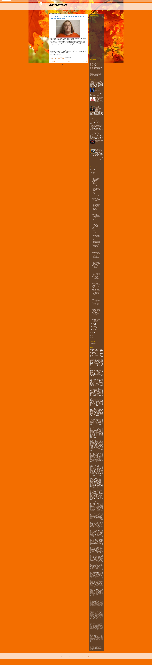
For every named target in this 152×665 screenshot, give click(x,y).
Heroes (91, 481)
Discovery (94, 388)
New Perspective (94, 530)
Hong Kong (92, 625)
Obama (91, 510)
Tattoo (99, 567)
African (91, 525)
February (94, 173)
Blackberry (95, 594)
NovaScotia (98, 551)
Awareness (92, 369)
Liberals (97, 539)
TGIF (99, 588)
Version (101, 611)
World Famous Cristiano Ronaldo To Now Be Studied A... (96, 215)
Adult (91, 556)
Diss (96, 422)
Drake (91, 495)
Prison (95, 504)
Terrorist (97, 497)
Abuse (101, 555)
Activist (97, 593)
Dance (95, 575)
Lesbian (91, 628)
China (93, 480)
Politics (94, 399)
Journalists (97, 627)
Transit (101, 646)
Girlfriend (97, 501)
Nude (91, 476)
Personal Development (99, 440)
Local (101, 605)
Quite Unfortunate (97, 393)
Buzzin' (96, 406)
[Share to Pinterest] (70, 57)
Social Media (100, 379)
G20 (101, 577)
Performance (100, 634)
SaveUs (99, 404)
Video (98, 358)
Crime (60, 58)
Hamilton (91, 561)
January (94, 172)
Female (101, 576)
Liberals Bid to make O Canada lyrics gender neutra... (96, 290)
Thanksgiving (93, 589)
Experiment (91, 600)
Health (101, 355)
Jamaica (92, 604)
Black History (92, 526)
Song (94, 517)
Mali (101, 606)
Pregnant (100, 503)
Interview (95, 446)
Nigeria (100, 530)
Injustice (102, 603)
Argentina (100, 614)
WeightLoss (98, 612)
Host (101, 538)
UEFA (94, 647)
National (101, 540)
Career (95, 426)
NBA (102, 408)
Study (91, 505)
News (102, 362)
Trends (102, 492)
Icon (102, 460)
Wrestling (91, 569)
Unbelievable (100, 398)
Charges (101, 484)
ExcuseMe (101, 399)
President (99, 461)
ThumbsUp (92, 420)
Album (97, 506)
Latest (101, 627)
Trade (101, 523)
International (93, 394)
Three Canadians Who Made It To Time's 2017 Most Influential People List (99, 142)
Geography (92, 560)
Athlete (96, 395)
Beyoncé (93, 507)
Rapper (93, 441)
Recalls (102, 639)
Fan (95, 600)
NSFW (98, 540)
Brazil (101, 526)
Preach (98, 637)
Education (92, 428)
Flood (94, 601)
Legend (92, 398)
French (98, 577)
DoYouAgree (92, 431)
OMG (100, 402)
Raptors (96, 542)
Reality (97, 459)
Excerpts (95, 495)
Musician (95, 496)
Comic (95, 460)
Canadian (93, 352)
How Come (95, 380)
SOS (99, 381)
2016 (93, 331)
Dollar (96, 547)
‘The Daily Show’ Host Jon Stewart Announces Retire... (96, 256)
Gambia (99, 623)
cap (91, 649)
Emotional (100, 575)
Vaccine (93, 568)
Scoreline (100, 504)
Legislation (92, 455)
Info (100, 457)
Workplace (100, 524)
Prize (98, 584)
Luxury (91, 606)
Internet (100, 469)
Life (94, 513)
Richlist (100, 542)
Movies (98, 436)
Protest (102, 432)
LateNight (92, 440)
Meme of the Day (93, 540)
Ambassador (92, 535)
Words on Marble (95, 424)
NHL (100, 455)
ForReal (91, 467)
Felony (92, 623)
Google (93, 538)
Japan (98, 549)
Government (95, 366)
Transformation (99, 589)
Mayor (101, 550)
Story (100, 487)
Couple (98, 441)
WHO (91, 612)
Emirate (96, 622)
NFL (102, 436)
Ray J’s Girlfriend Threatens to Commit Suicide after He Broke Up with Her (96, 133)
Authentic (96, 616)
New (99, 360)
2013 (93, 167)
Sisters (96, 543)
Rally (100, 446)
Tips (94, 385)
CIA (92, 618)
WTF (91, 419)
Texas (102, 588)
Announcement (100, 386)
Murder (91, 482)
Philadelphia (92, 635)
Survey (91, 567)
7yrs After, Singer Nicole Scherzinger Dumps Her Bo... (96, 199)
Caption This (93, 392)
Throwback (92, 554)
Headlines (92, 360)
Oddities (97, 374)
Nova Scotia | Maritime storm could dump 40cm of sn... (96, 179)
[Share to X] (68, 57)
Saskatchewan (94, 472)
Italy (91, 529)
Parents (96, 582)
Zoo (102, 648)
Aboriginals (99, 534)
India (91, 496)
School (95, 476)
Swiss (95, 645)
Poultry (91, 637)
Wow (99, 375)
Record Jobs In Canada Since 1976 (96, 61)
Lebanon (92, 579)
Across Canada (93, 361)
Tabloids (99, 411)
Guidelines (100, 624)
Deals (99, 415)
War (101, 497)
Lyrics (101, 513)
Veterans (91, 591)
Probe (101, 584)
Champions (97, 484)
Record (93, 411)
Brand (96, 519)
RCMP (100, 491)
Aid (93, 556)
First (99, 460)
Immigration (92, 432)
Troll (100, 472)
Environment (96, 599)
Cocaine (96, 557)
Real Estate (92, 492)
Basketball (94, 450)
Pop (96, 491)
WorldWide (99, 400)
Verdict (91, 412)
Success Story (93, 429)
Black (95, 469)
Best (102, 556)
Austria (91, 616)
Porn (101, 583)
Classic (101, 618)
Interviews (92, 404)
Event (101, 599)
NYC (100, 496)
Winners (95, 524)
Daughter (94, 489)
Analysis (101, 479)
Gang (92, 602)
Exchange (96, 576)
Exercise (102, 622)
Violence (96, 442)
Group (101, 560)
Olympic (93, 502)
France (97, 601)
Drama (100, 500)
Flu (94, 577)
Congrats (91, 434)
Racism (91, 585)
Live (96, 579)
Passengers (92, 564)
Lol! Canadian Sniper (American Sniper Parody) (95, 297)
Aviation (93, 443)
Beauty (101, 410)
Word (101, 591)
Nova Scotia (94, 541)
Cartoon (91, 464)
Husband (93, 509)
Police (94, 415)
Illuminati (102, 625)
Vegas (101, 590)
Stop (98, 532)
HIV (97, 602)
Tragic (91, 391)
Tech (94, 375)
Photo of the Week (94, 423)
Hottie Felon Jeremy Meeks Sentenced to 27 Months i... (96, 218)
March (94, 323)
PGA (101, 581)
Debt (92, 547)
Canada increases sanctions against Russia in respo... (95, 303)
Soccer (101, 384)
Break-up (100, 519)
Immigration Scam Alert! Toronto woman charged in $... (96, 208)
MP (102, 579)
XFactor (91, 592)
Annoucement (99, 535)
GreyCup (97, 560)
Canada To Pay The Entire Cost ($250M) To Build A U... (96, 313)
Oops (101, 427)
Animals (98, 391)
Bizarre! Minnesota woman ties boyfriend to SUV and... (96, 189)
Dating (101, 389)
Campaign (95, 390)
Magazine (93, 436)
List (97, 455)
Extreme (101, 471)
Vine (97, 568)
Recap (101, 565)
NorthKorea (92, 551)
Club (96, 572)
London (97, 513)
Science (91, 462)
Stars (96, 588)
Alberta (97, 434)
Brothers (102, 594)
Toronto (92, 378)
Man (98, 477)
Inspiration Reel (94, 364)
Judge (98, 604)
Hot (95, 625)
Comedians (101, 437)
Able (96, 437)
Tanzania (95, 567)
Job (102, 485)
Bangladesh (92, 617)
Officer (93, 478)
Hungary (98, 625)
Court (91, 389)
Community (92, 573)
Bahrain (101, 616)
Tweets (102, 554)
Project (102, 552)
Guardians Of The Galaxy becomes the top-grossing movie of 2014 (97, 82)
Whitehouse (92, 534)
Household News (93, 454)
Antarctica (91, 614)
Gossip (97, 435)
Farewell (97, 408)
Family (91, 373)
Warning (91, 648)
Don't (91, 374)
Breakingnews (92, 449)
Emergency (91, 622)
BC (98, 493)
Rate (99, 639)
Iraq (91, 549)
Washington (97, 591)
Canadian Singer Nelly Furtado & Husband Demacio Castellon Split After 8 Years (96, 118)
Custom (100, 574)
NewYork (99, 509)
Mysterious (97, 474)
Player (101, 515)
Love (93, 400)
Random (93, 433)
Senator (102, 641)
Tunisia (91, 647)
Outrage (93, 563)
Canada (92, 349)
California (92, 571)
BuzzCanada (58, 5)
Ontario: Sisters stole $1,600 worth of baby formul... (96, 274)
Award (93, 493)
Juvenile (92, 416)
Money (102, 477)
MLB (94, 606)
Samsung (96, 566)
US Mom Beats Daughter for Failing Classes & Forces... (96, 307)
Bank (101, 518)
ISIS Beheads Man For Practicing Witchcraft (96, 236)
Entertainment (97, 363)
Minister (91, 514)
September (95, 326)
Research (92, 422)
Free (99, 601)
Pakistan (96, 515)
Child (102, 507)
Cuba (91, 558)
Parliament (99, 563)
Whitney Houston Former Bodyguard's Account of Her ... (96, 300)
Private (95, 584)
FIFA (91, 527)
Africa (99, 359)
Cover (99, 536)
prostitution (93, 593)
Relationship (97, 475)
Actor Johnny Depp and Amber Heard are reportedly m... (96, 196)
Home (69, 61)
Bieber (91, 536)
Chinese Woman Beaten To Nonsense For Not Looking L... (96, 239)
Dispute (100, 489)
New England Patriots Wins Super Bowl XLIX (96, 176)
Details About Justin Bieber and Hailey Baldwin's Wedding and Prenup (96, 126)
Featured (98, 372)
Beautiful (101, 506)
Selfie (102, 521)
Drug (102, 547)
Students (101, 532)
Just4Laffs (101, 604)
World (100, 429)
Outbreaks (100, 510)
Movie (100, 481)
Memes (97, 432)
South (101, 517)
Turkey (98, 611)
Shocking (100, 522)
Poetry (97, 478)
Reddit (92, 640)
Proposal (91, 542)
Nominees (92, 515)
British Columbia (98, 430)
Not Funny (96, 427)
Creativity (100, 466)
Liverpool (95, 628)
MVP (91, 629)
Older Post (85, 61)
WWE (97, 533)
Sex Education (94, 522)
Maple (101, 539)
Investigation (92, 539)
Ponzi (97, 636)
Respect (91, 566)
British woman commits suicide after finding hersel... (96, 229)
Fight (94, 527)
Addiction (91, 613)
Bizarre (53, 58)
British (100, 468)
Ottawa (94, 409)
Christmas (101, 465)
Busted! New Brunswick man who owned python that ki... (96, 205)
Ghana (102, 623)
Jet (101, 549)
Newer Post (52, 61)
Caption (98, 507)
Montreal (91, 445)
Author (99, 556)
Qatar (92, 639)
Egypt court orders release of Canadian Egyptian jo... (96, 263)
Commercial (100, 572)
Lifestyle (92, 376)
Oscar (95, 510)
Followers (95, 623)
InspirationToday (93, 410)
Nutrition (96, 482)
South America (98, 462)
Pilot (101, 635)
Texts (97, 645)
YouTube (96, 569)
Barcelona (100, 593)
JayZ (97, 626)
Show (91, 517)
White (97, 498)
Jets (95, 604)
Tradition (94, 646)
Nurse (102, 551)
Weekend (94, 612)
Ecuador (91, 599)
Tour (92, 533)
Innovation (92, 459)
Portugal (101, 636)
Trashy (97, 479)
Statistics (101, 423)
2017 (93, 332)
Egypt (93, 508)
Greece (97, 538)
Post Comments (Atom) (71, 64)
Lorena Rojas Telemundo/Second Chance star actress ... (96, 270)
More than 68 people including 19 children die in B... (96, 284)
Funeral (101, 559)
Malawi (95, 629)
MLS (101, 628)
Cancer (91, 484)
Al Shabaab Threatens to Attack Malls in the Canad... (96, 310)
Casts (98, 618)
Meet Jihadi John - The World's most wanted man (96, 317)
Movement (93, 580)
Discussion (97, 464)
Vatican (97, 647)
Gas (95, 602)
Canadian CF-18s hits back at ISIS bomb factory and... (96, 212)
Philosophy (98, 564)
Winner (96, 518)
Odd (100, 482)
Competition (94, 466)
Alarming (99, 376)
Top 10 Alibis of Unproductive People (98, 150)
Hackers (100, 548)
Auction (97, 615)
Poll (95, 552)
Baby (91, 469)
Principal (91, 638)
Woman (64, 58)
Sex (102, 374)
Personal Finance (93, 451)
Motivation (101, 382)
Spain (92, 611)
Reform (100, 585)
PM (101, 502)
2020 (93, 337)
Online (98, 502)
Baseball (91, 519)
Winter (101, 568)
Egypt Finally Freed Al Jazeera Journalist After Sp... (96, 186)
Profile (95, 638)
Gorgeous (92, 624)
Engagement (101, 558)
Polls (94, 636)
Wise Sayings (100, 449)
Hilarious (99, 421)
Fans (102, 508)
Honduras (91, 603)
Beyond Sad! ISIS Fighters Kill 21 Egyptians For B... (95, 277)
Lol (100, 390)
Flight (91, 577)
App (96, 556)
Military (94, 402)
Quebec (99, 431)
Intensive (92, 626)
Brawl (97, 526)
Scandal (101, 361)
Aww (91, 473)
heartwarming (101, 592)
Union (96, 590)
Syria (91, 523)
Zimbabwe (95, 592)
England (91, 576)
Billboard (91, 594)
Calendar (96, 595)
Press (91, 468)
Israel (101, 561)
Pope (96, 531)
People (91, 583)
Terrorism (101, 369)
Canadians (92, 365)
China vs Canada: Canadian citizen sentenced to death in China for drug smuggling (96, 71)
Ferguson (98, 485)
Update (101, 349)
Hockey (91, 430)
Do (100, 494)
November (94, 327)
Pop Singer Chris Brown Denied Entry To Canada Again (96, 320)
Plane (95, 503)
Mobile (102, 529)
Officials (96, 581)
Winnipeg (92, 418)
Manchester (100, 629)
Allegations (92, 439)
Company (92, 500)
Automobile (100, 456)
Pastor (101, 582)
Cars (92, 557)
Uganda (91, 590)
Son (96, 487)
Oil (90, 483)
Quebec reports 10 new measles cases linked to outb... (96, 245)
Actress (91, 448)
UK (94, 370)
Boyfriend (57, 58)
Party (91, 503)
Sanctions (95, 641)
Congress (100, 557)
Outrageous (92, 384)
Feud (91, 601)
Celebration (100, 414)
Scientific (100, 516)
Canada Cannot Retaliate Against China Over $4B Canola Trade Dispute (96, 64)
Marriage (98, 371)
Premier (101, 637)
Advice (96, 613)
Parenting (92, 531)
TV (97, 465)
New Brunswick (98, 514)
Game (100, 495)
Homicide (101, 602)
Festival (100, 490)
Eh (101, 536)
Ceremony (97, 571)
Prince (91, 504)
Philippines (93, 521)
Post (98, 552)
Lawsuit (102, 435)
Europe (91, 372)
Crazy (99, 403)
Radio (97, 639)
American (101, 498)
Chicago (93, 546)
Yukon (100, 648)
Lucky (98, 628)
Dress (99, 547)
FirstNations (96, 559)
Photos (96, 445)
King (97, 550)
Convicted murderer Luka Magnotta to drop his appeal (95, 281)
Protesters (98, 638)
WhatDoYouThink (98, 447)
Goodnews (98, 419)
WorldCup (92, 403)
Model (96, 481)
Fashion (98, 373)
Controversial (97, 356)
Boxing (100, 476)
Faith (100, 388)
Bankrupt (96, 617)
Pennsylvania (94, 634)
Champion (99, 433)
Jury (102, 501)
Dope (97, 428)
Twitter (91, 460)
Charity (95, 536)
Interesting (92, 382)
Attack (99, 448)
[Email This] (66, 57)
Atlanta (94, 615)
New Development (98, 425)
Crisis (96, 353)
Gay (100, 409)
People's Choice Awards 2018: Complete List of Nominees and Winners (95, 74)
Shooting (94, 532)
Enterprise (97, 508)
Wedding (101, 442)
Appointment (96, 614)
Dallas (91, 575)
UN (90, 524)
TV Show (101, 365)
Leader (94, 529)
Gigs (94, 477)
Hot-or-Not (92, 444)
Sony (98, 517)
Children (96, 494)
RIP (102, 366)
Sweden (91, 645)
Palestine (91, 582)
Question (98, 521)
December (94, 329)
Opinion (101, 413)
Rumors (93, 465)
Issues (91, 513)
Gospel (97, 624)
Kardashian (92, 550)
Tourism (91, 447)
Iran (95, 626)
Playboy (98, 583)
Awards (92, 379)
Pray (95, 483)
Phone (93, 552)
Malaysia (98, 606)
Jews (100, 626)
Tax (97, 544)
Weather (91, 498)
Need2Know (94, 486)
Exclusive (92, 421)
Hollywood (92, 405)
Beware (100, 450)
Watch (97, 555)
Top (91, 426)
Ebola (101, 428)
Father (96, 490)
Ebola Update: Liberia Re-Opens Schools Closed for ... (96, 266)
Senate (99, 641)
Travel (101, 544)
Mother (91, 470)
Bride (99, 617)
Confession (101, 573)
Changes (100, 499)
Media (100, 444)
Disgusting (99, 480)
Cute (96, 500)
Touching (92, 386)
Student (91, 518)
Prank (91, 584)
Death (97, 457)
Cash (94, 618)
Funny (94, 368)
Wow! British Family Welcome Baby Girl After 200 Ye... (96, 253)
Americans (100, 613)
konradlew (81, 656)
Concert (97, 573)
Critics (97, 574)
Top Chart (95, 362)
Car (91, 477)
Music (99, 368)
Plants (91, 636)
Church (102, 546)
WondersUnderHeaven (99, 470)
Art (95, 456)
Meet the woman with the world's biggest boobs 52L (99, 98)
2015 (93, 170)
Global (99, 385)
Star (101, 459)
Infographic (94, 461)
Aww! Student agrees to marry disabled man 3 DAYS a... (96, 242)
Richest (98, 640)
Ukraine (93, 555)
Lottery (100, 579)
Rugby (92, 641)
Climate (92, 572)
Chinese (93, 485)
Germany (101, 527)
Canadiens (100, 595)
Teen (98, 492)
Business (92, 457)
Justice (91, 491)
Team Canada (96, 523)
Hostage (95, 603)
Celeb (97, 471)
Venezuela (100, 647)
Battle (94, 414)
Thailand (101, 645)
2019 (93, 335)
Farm (97, 600)
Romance (102, 640)
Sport (91, 355)
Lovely (99, 416)
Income (96, 561)
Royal (96, 516)
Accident (93, 506)
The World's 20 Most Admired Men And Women (95, 182)
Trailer (98, 646)
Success (95, 611)
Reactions (92, 516)
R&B (94, 639)
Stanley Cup (101, 543)
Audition (101, 615)
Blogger (89, 656)
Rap (96, 585)
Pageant (100, 541)
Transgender (97, 554)
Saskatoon (92, 543)
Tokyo (91, 646)
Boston (99, 594)
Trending (92, 401)
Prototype (102, 638)
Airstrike (96, 525)
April (93, 324)
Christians (97, 546)
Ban (94, 473)
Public (97, 565)
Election (100, 422)
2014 (93, 169)
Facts (92, 548)
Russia (91, 487)
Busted (96, 389)
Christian (101, 571)
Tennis (96, 468)
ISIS (96, 444)
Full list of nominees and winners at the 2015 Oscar (95, 293)
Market (98, 473)
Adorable (100, 569)
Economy (98, 396)
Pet (94, 583)
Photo (91, 358)
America (91, 456)
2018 (93, 334)
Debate (100, 420)
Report (100, 486)
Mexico (98, 529)
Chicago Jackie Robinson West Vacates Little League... (95, 249)
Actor (93, 471)
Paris (102, 464)
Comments (98, 412)
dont (101, 612)
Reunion (95, 640)
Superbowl (101, 505)
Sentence (92, 497)
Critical (93, 574)
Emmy (99, 622)
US (62, 58)
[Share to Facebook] (69, 57)
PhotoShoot (92, 458)
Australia (99, 483)
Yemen (97, 648)
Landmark (100, 454)
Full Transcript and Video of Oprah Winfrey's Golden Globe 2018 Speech (98, 89)
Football (101, 434)
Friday (102, 601)
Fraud (93, 435)
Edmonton (92, 501)
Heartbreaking (98, 467)
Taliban (93, 544)
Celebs (97, 351)
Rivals (93, 437)
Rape (91, 532)
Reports (96, 383)
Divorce (91, 490)
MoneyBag (101, 392)
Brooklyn (102, 617)
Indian (99, 603)
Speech (100, 566)
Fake (92, 559)
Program (100, 531)
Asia (99, 378)
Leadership (93, 605)
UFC (102, 567)
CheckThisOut (93, 413)
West (101, 533)
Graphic (96, 548)
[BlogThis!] (67, 57)
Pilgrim (96, 635)
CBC (92, 595)
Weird (94, 648)
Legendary (97, 605)
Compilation (99, 443)
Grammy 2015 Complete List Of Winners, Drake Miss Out (96, 226)
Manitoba (96, 453)
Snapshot (92, 359)
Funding (97, 527)
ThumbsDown (100, 401)
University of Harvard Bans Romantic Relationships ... (96, 233)
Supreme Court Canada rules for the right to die (96, 222)
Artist (91, 615)
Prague (95, 637)
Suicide (96, 505)
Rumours (97, 452)
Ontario (99, 418)
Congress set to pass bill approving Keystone (96, 260)
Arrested (100, 525)
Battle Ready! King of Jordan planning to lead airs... (96, 192)
